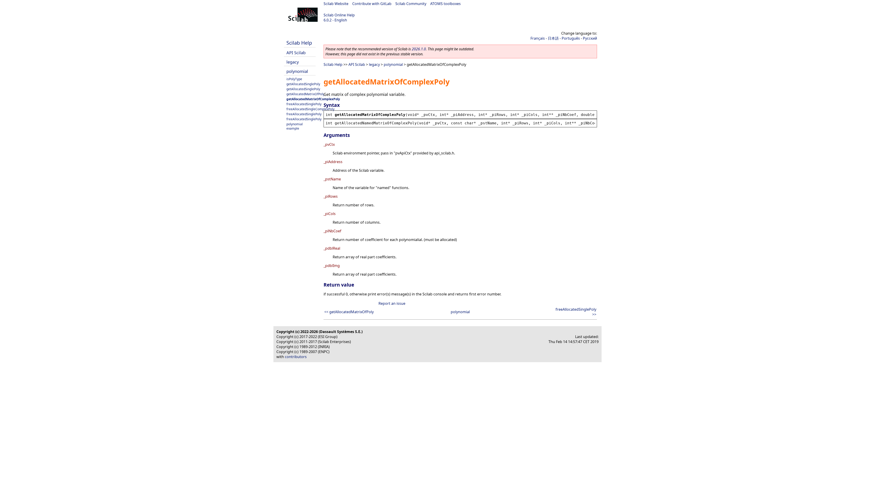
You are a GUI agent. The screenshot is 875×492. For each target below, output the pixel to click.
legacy (292, 62)
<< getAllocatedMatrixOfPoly (349, 311)
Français (537, 38)
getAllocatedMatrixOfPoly (305, 94)
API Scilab (296, 52)
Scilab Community (410, 3)
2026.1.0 (419, 48)
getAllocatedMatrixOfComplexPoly (313, 99)
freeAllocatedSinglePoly (304, 104)
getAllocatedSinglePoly (303, 84)
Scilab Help (299, 42)
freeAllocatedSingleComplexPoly (310, 109)
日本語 (553, 38)
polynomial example (294, 126)
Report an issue (391, 303)
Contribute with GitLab (371, 3)
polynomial (297, 71)
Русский (590, 38)
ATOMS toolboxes (445, 3)
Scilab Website (336, 3)
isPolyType (294, 79)
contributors (296, 356)
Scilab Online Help (339, 15)
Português (571, 38)
